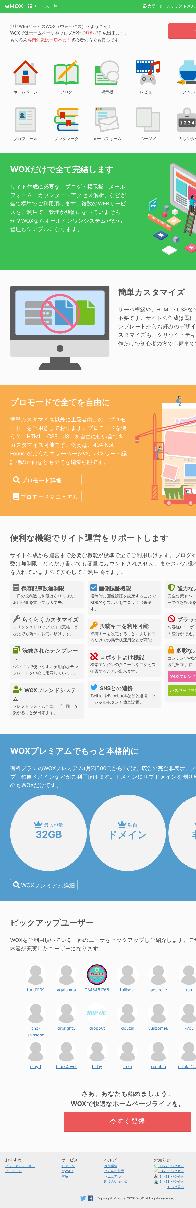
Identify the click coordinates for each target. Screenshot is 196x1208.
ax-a (127, 1065)
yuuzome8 (158, 1027)
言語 (152, 6)
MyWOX (68, 1171)
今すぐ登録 (127, 1121)
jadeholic (158, 988)
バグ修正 (172, 1166)
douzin (127, 1027)
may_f (35, 1065)
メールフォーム (107, 138)
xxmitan (158, 1065)
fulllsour (127, 988)
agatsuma (66, 988)
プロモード (13, 1171)
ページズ (148, 138)
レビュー (148, 91)
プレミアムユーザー (20, 1166)
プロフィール (25, 138)
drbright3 (66, 1027)
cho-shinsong (35, 1027)
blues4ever (66, 1065)
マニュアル (112, 1176)
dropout (97, 1027)
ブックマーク (66, 138)
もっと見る (175, 1187)
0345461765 (97, 988)
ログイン (68, 1166)
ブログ (66, 91)
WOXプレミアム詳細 (48, 885)
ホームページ (25, 91)
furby (97, 1065)
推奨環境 (110, 1166)
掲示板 (107, 91)
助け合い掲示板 (115, 1181)
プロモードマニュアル (49, 496)
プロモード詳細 (41, 480)
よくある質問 (114, 1171)
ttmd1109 (36, 988)
